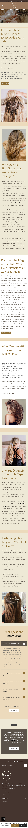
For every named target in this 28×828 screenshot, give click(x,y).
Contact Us (14, 710)
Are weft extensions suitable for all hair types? (12, 682)
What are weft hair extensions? (11, 643)
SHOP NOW (5, 83)
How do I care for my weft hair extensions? (11, 698)
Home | (14, 13)
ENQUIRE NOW (6, 333)
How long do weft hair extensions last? (12, 674)
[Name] (25, 765)
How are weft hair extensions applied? (11, 690)
